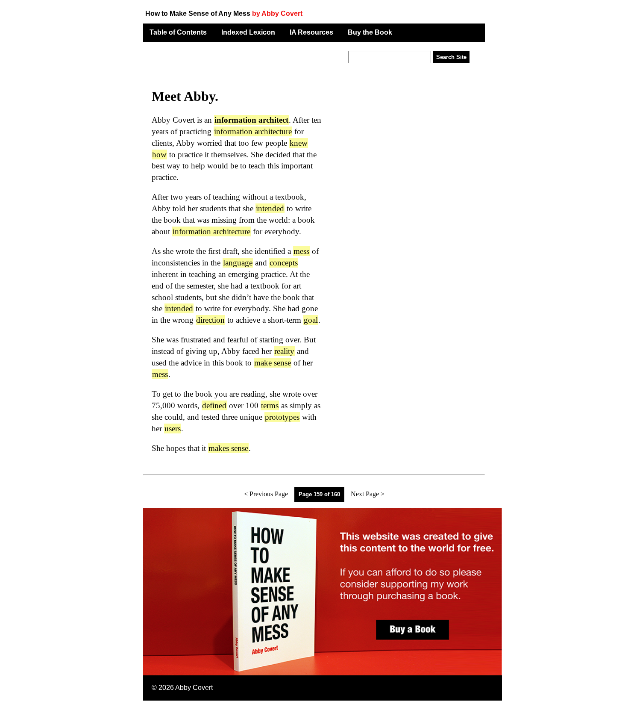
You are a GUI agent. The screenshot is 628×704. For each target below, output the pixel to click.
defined (214, 405)
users (172, 428)
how (159, 154)
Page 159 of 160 (319, 494)
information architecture (253, 131)
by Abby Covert (277, 13)
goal (311, 319)
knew (299, 142)
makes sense (228, 448)
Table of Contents (178, 32)
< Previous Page (266, 494)
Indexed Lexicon (248, 32)
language (237, 262)
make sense (272, 362)
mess (301, 251)
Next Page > (367, 494)
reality (284, 351)
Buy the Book (370, 32)
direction (210, 319)
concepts (284, 262)
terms (270, 405)
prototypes (282, 416)
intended (270, 208)
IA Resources (311, 32)
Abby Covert (194, 687)
